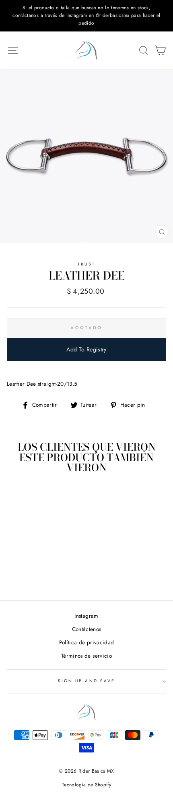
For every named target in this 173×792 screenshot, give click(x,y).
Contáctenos (86, 629)
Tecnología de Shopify (86, 784)
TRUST (86, 264)
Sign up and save (86, 681)
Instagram (86, 616)
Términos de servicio (86, 656)
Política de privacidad (86, 642)
